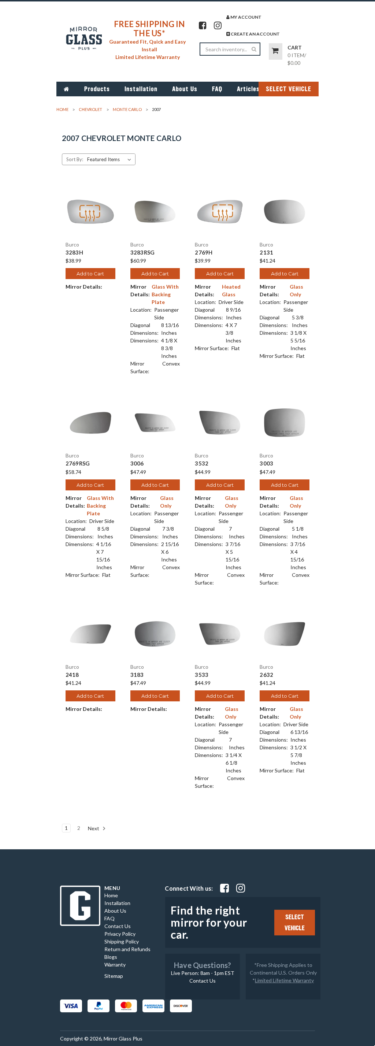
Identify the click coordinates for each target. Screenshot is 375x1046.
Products (97, 89)
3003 (266, 463)
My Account (245, 17)
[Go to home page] (66, 89)
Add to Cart (90, 274)
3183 (137, 675)
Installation (141, 89)
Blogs (110, 957)
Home (111, 895)
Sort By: (74, 159)
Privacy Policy (119, 934)
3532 (201, 463)
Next (94, 828)
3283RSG (142, 252)
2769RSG (78, 463)
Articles (248, 89)
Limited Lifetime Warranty (284, 980)
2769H (203, 252)
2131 (266, 252)
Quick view (90, 205)
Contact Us (117, 926)
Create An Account (255, 34)
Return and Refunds (127, 949)
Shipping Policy (121, 941)
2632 (266, 675)
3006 (137, 463)
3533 (201, 675)
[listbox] (110, 159)
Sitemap (113, 976)
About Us (184, 89)
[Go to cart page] (275, 51)
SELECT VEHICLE (288, 89)
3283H (74, 252)
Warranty (115, 964)
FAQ (217, 89)
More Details (90, 218)
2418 (72, 675)
